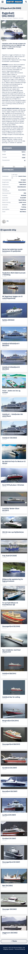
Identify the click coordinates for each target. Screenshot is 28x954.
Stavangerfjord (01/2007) (11, 862)
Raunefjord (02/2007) (9, 791)
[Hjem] (14, 2)
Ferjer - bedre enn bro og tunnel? (11, 392)
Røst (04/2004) (7, 886)
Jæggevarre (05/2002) (9, 933)
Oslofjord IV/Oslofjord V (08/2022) (10, 344)
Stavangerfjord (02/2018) (11, 626)
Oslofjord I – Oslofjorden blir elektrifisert (12, 415)
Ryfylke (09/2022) (8, 320)
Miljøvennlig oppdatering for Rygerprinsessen (12, 580)
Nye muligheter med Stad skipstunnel (11, 651)
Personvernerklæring (20, 949)
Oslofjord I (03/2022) (9, 438)
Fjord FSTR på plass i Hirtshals (13, 485)
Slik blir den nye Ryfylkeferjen (13, 532)
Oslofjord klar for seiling (11, 697)
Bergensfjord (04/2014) (10, 721)
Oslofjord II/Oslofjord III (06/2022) (11, 368)
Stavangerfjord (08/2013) (11, 744)
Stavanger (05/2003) (9, 909)
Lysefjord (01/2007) (9, 815)
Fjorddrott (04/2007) (9, 768)
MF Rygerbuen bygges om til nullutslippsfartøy (12, 297)
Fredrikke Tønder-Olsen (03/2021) (10, 509)
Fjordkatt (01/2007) (9, 838)
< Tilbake (14, 941)
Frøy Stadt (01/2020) (9, 556)
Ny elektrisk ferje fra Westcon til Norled (14, 462)
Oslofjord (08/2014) (9, 673)
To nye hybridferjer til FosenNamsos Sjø (10, 604)
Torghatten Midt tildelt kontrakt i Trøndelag (13, 274)
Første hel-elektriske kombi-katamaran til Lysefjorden (12, 250)
